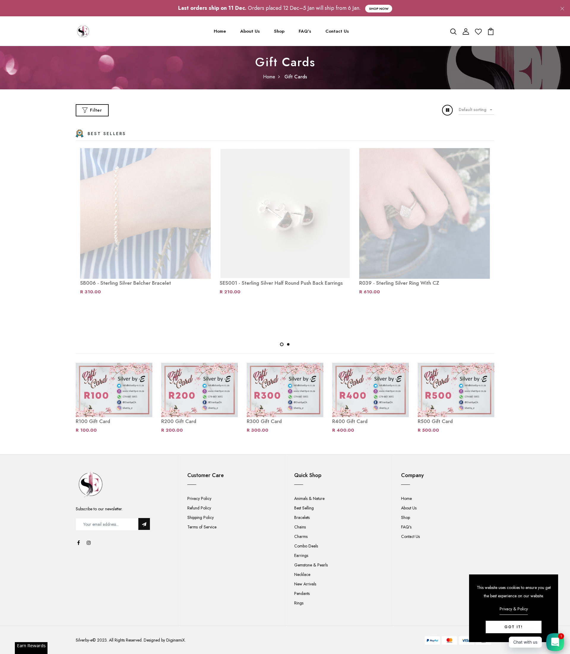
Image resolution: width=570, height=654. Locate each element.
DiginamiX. (176, 640)
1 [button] (282, 344)
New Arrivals (305, 584)
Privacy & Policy (514, 609)
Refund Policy (199, 508)
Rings (298, 603)
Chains (300, 527)
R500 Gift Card (435, 421)
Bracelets (302, 517)
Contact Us (337, 31)
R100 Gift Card (93, 421)
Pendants (302, 593)
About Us (250, 31)
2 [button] (288, 344)
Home (220, 31)
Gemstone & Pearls (311, 565)
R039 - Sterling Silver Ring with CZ (399, 282)
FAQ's (305, 31)
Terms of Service (201, 527)
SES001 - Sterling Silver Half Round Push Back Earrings (281, 282)
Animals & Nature (309, 498)
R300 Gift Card (264, 421)
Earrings (301, 555)
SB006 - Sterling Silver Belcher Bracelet (125, 282)
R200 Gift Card (178, 421)
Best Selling (304, 508)
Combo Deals (306, 546)
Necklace (302, 574)
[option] (145, 224)
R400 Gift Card (350, 421)
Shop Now (378, 8)
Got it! (513, 627)
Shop (279, 31)
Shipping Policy (200, 517)
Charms (301, 536)
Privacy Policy (199, 498)
